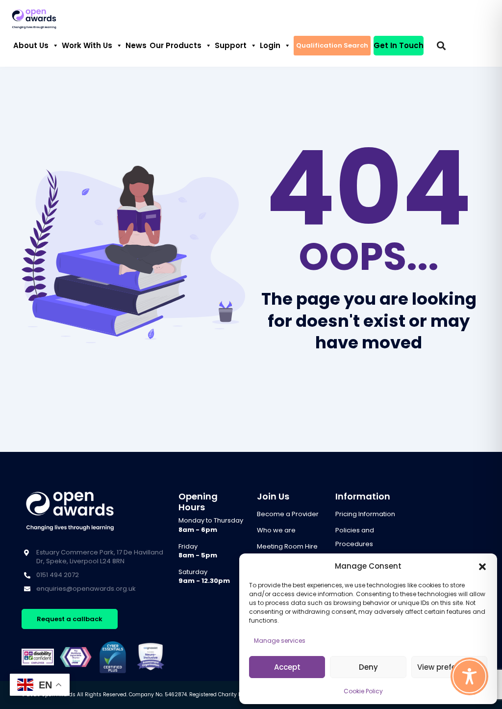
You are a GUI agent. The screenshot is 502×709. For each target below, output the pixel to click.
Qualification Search (332, 45)
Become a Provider (288, 514)
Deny (368, 667)
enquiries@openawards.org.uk (86, 588)
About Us (31, 45)
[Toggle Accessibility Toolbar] (469, 676)
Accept (287, 667)
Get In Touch (399, 45)
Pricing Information (365, 514)
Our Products (175, 45)
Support (231, 45)
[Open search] (441, 45)
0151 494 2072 (57, 574)
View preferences (449, 667)
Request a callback (69, 619)
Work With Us (87, 45)
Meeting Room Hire (287, 546)
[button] (482, 566)
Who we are (276, 530)
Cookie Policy (363, 691)
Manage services (279, 640)
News (136, 45)
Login (270, 45)
